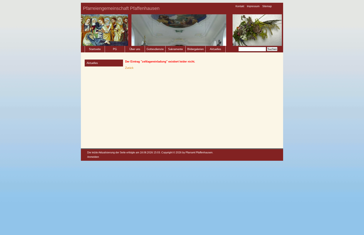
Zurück (129, 67)
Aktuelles (215, 49)
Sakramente (175, 49)
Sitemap (267, 6)
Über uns (134, 49)
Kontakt (240, 6)
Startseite (95, 49)
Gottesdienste (155, 49)
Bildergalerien (195, 49)
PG (115, 49)
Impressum (253, 6)
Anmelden (93, 156)
